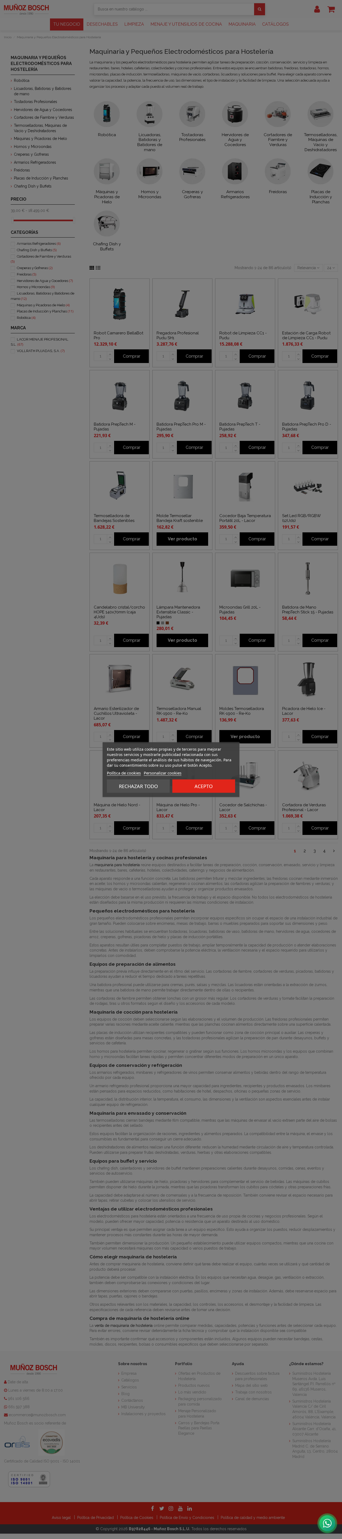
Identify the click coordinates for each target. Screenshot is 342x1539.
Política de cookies (124, 772)
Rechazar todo (138, 786)
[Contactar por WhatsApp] (327, 1523)
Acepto (204, 786)
